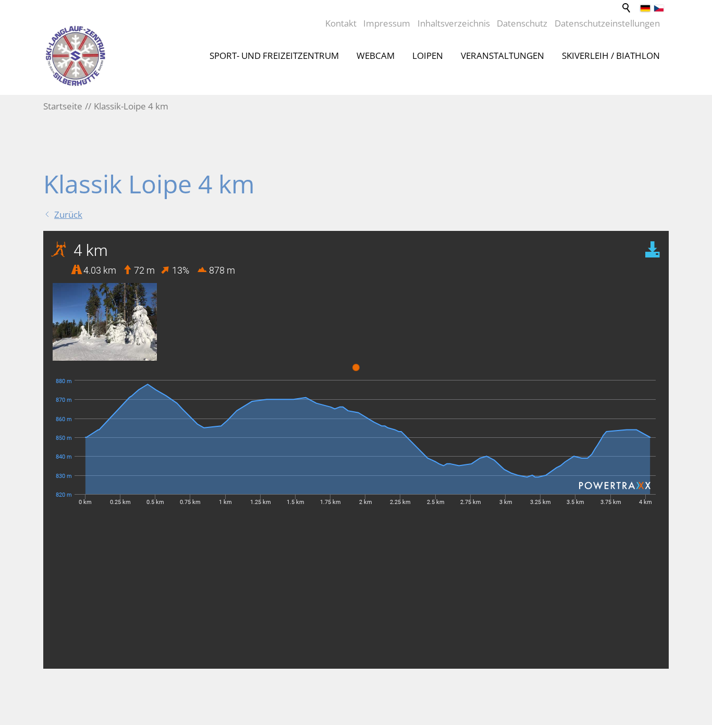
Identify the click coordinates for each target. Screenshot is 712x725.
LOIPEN (427, 56)
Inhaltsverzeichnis (454, 23)
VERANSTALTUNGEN (502, 56)
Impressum (386, 23)
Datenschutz (522, 23)
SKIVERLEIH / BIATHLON (611, 56)
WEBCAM (376, 56)
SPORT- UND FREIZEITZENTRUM (274, 56)
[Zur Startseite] (75, 55)
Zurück (68, 214)
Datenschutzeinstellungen (607, 23)
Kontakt (341, 23)
